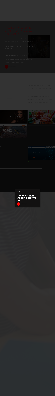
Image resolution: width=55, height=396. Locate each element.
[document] (27, 198)
